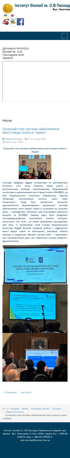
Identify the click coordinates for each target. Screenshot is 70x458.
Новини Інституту (14, 411)
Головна (14, 408)
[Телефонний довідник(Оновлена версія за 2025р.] (6, 21)
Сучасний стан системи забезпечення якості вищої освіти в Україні (30, 130)
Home (25, 408)
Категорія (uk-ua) (40, 408)
